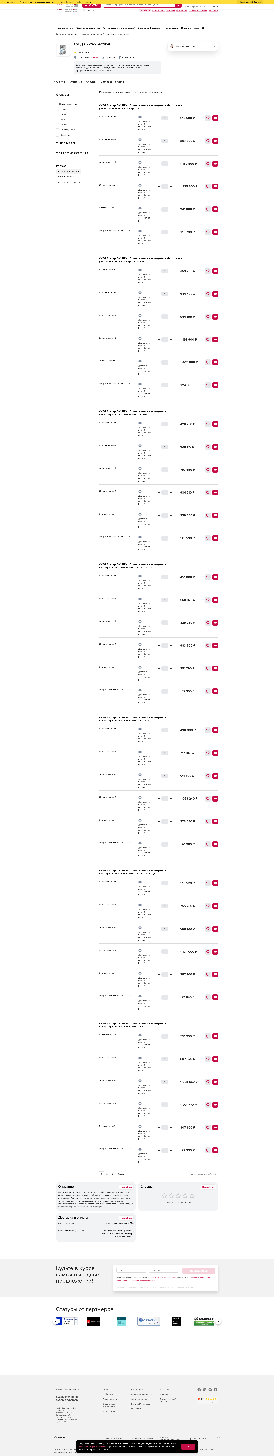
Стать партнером (139, 1399)
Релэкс (96, 57)
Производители (110, 1399)
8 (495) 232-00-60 (67, 1396)
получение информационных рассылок (140, 1280)
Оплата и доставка (198, 10)
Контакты (213, 10)
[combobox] (148, 92)
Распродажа (137, 1389)
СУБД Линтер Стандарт (69, 182)
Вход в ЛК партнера (140, 1404)
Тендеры (170, 10)
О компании (137, 1409)
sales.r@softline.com (196, 7)
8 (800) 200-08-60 (67, 1400)
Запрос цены (158, 10)
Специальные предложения (109, 1405)
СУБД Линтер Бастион (68, 171)
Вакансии (164, 1389)
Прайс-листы (108, 1394)
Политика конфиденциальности (170, 1438)
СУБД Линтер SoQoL (68, 177)
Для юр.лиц (181, 10)
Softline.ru (145, 10)
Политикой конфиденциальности (163, 1278)
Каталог (106, 1389)
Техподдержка (109, 1411)
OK (188, 1446)
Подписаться (199, 1271)
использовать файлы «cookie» (92, 1446)
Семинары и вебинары (142, 1394)
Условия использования (142, 1438)
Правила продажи (197, 1438)
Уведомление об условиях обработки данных (176, 1287)
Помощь (164, 1394)
